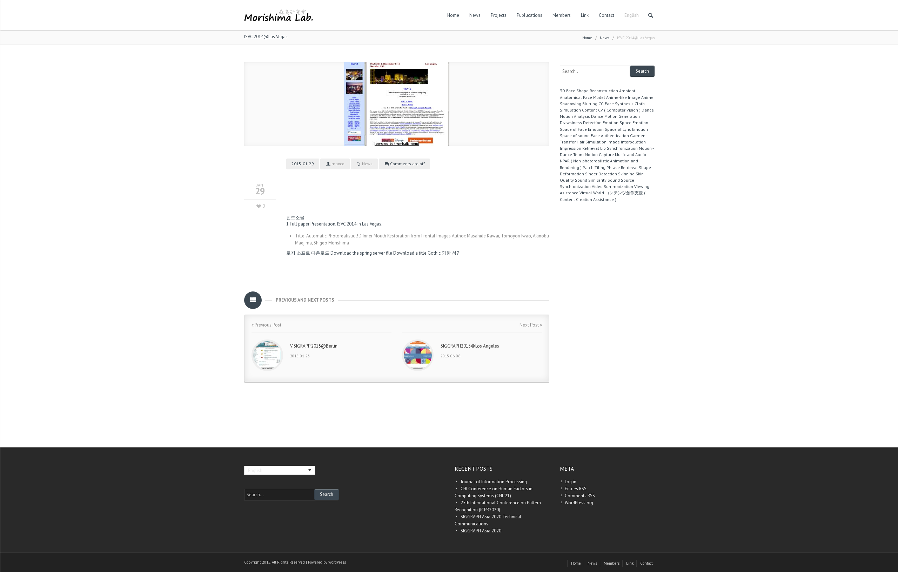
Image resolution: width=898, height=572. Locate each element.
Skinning (626, 173)
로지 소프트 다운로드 (307, 253)
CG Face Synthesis (616, 103)
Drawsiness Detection (581, 122)
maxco (337, 163)
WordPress (337, 562)
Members (561, 15)
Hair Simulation (592, 141)
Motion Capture (599, 154)
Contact (606, 15)
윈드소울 (295, 218)
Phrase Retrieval (622, 167)
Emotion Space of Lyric (609, 129)
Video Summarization (612, 186)
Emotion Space (617, 122)
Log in (570, 482)
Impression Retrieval (579, 148)
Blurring (589, 103)
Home (453, 15)
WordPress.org (579, 503)
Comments (580, 496)
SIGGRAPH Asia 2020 (481, 531)
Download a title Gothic (417, 253)
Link (585, 15)
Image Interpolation (627, 141)
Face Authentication (610, 135)
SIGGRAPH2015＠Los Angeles (470, 346)
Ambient (627, 90)
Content (589, 110)
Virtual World (591, 192)
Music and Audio (630, 154)
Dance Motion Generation (615, 116)
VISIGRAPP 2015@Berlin (313, 346)
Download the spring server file (361, 253)
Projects (499, 15)
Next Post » (531, 325)
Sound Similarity (591, 180)
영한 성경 (451, 253)
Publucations (529, 15)
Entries (576, 489)
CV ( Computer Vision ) (619, 110)
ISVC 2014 (346, 224)
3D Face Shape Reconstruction (589, 90)
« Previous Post (266, 325)
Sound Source (621, 180)
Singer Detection (601, 173)
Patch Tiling (594, 167)
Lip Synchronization (619, 148)
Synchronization (575, 186)
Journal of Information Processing (494, 482)
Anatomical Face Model (582, 97)
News (475, 15)
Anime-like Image (623, 97)
